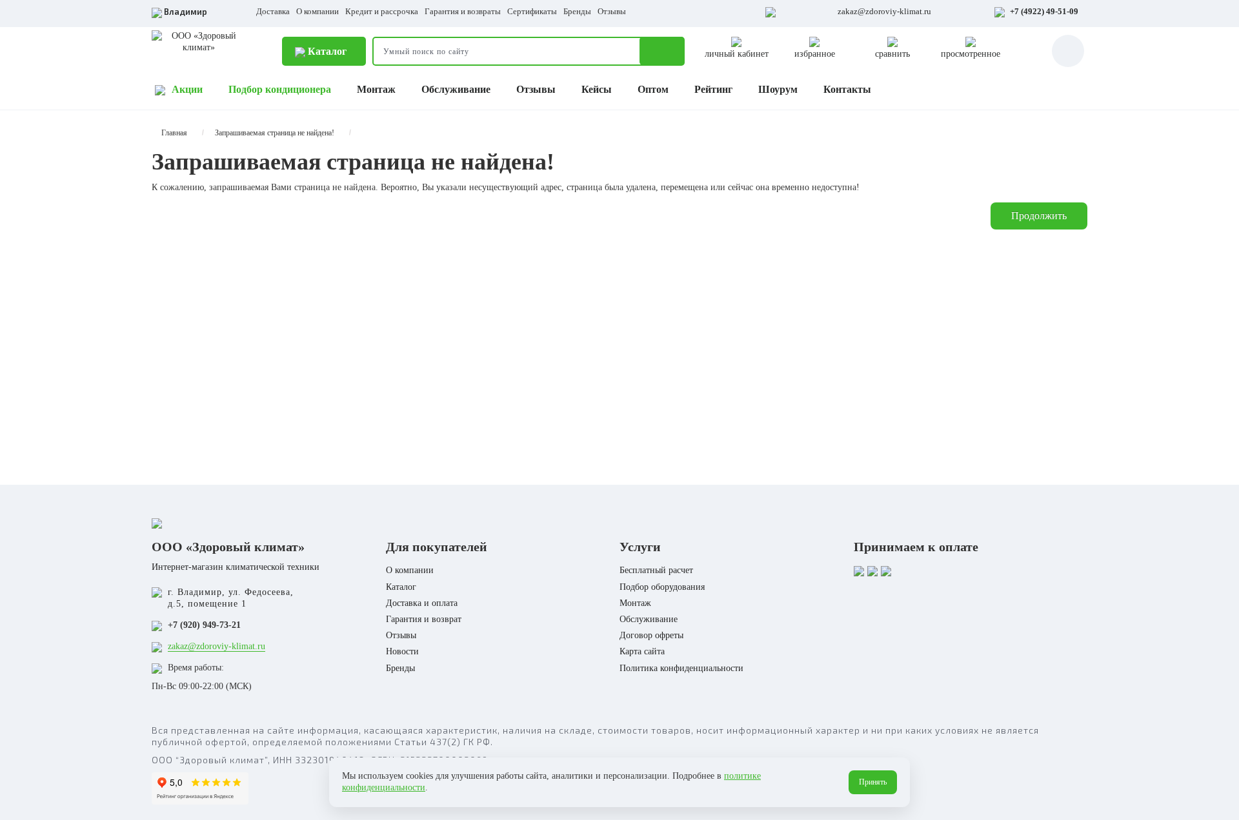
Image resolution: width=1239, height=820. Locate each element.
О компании (317, 11)
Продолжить (1039, 215)
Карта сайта (642, 651)
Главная (174, 132)
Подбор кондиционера (279, 89)
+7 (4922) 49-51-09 (1044, 11)
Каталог (326, 51)
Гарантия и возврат (423, 619)
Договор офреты (651, 635)
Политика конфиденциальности (681, 668)
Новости (402, 651)
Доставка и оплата (422, 603)
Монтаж (376, 89)
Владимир (185, 11)
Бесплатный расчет (656, 570)
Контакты (847, 89)
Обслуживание (455, 89)
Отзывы (612, 11)
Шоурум (778, 89)
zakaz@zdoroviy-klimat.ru (884, 11)
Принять (873, 781)
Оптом (653, 89)
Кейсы (596, 89)
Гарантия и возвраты (463, 11)
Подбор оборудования (662, 587)
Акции (187, 89)
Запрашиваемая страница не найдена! (274, 132)
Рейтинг (713, 89)
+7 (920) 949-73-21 (204, 625)
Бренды (577, 11)
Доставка (273, 11)
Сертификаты (532, 11)
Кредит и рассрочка (381, 11)
